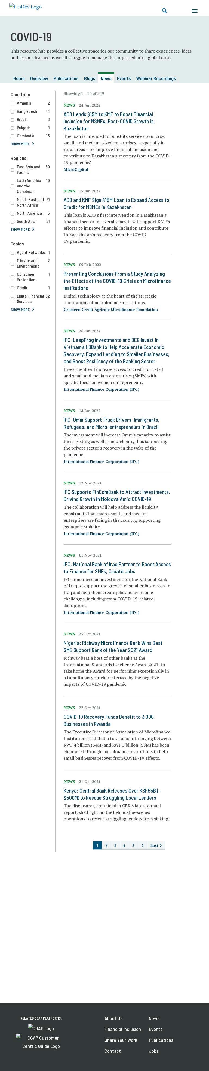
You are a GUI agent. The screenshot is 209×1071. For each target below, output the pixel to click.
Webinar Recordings (156, 78)
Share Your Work (120, 1040)
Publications (66, 78)
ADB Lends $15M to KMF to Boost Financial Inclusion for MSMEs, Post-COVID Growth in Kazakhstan (109, 121)
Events (124, 78)
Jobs (154, 1051)
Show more (20, 143)
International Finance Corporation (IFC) (101, 389)
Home (19, 78)
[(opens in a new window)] (41, 1028)
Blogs (89, 78)
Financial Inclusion (122, 1029)
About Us (113, 1018)
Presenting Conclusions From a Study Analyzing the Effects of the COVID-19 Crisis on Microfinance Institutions (117, 280)
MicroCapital (76, 169)
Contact (112, 1051)
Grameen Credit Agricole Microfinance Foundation (111, 309)
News (106, 78)
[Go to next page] (142, 845)
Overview (39, 78)
